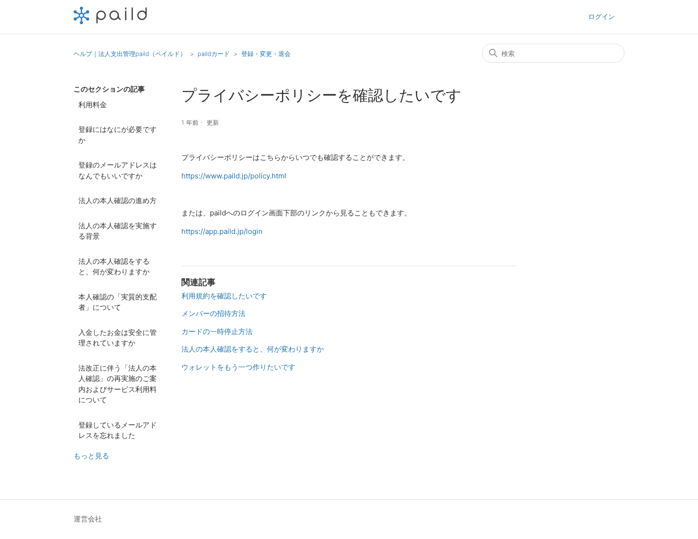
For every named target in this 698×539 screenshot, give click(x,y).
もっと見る (91, 455)
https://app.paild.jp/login (222, 231)
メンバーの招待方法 (213, 313)
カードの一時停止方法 (217, 331)
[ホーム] (110, 21)
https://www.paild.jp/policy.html (233, 175)
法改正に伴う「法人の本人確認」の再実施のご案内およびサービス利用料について (117, 384)
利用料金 (92, 104)
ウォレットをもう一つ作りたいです (238, 367)
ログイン (601, 16)
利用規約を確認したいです (224, 295)
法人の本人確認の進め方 (117, 200)
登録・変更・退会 (266, 53)
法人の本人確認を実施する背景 (117, 231)
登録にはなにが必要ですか (117, 135)
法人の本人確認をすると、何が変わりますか (114, 267)
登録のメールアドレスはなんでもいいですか (117, 170)
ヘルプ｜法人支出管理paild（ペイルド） (130, 53)
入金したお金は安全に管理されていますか (117, 338)
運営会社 (88, 518)
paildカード (214, 53)
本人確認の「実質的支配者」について (117, 302)
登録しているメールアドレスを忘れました (117, 430)
